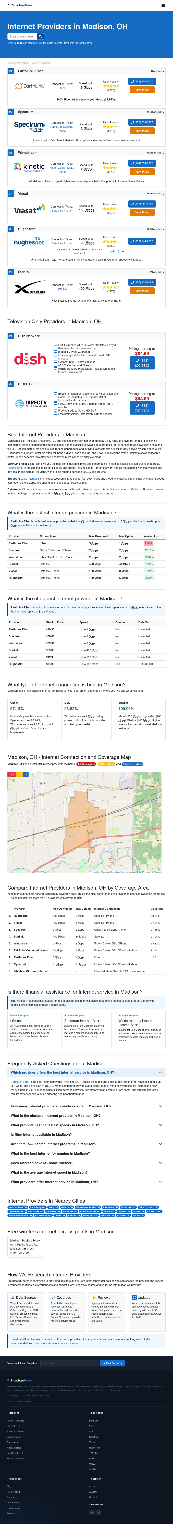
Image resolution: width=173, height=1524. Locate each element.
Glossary (11, 1497)
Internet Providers (15, 1420)
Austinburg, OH (110, 1207)
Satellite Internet (15, 1453)
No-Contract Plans (16, 1458)
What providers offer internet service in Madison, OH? (54, 1181)
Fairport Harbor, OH (148, 1207)
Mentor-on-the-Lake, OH (20, 1215)
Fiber (62, 88)
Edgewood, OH (154, 1211)
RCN (91, 1458)
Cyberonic (20, 964)
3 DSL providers (106, 764)
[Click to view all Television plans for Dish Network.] (30, 358)
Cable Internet (13, 1436)
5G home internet (31, 489)
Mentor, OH (109, 1211)
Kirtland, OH (74, 1215)
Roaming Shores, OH (90, 1211)
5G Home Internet (15, 1431)
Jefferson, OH (53, 1211)
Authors (93, 1491)
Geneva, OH (67, 1207)
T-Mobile (93, 1453)
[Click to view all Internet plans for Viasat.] (29, 208)
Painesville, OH (128, 1207)
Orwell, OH (60, 1215)
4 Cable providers (86, 764)
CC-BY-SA (139, 871)
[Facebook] (92, 1512)
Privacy (10, 1401)
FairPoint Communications (31, 950)
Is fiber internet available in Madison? (41, 1134)
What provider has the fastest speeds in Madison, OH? (55, 1124)
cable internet (29, 478)
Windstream (16, 557)
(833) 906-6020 (143, 81)
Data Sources (13, 1502)
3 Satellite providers (132, 764)
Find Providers (114, 1363)
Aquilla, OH (138, 1211)
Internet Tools (13, 1491)
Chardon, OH (124, 1211)
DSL (70, 168)
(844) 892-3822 (142, 363)
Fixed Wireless (14, 1447)
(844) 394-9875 (143, 163)
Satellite (57, 210)
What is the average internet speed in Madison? (49, 1172)
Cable (54, 127)
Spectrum (15, 550)
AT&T (92, 1431)
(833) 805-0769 (143, 204)
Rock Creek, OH (35, 1211)
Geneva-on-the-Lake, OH (88, 1207)
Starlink (14, 564)
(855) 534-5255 (143, 122)
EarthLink (93, 1420)
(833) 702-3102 (142, 408)
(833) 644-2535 (143, 241)
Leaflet (97, 871)
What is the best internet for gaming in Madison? (50, 1153)
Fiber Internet (13, 1426)
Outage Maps (13, 1507)
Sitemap (11, 1513)
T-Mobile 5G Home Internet (31, 971)
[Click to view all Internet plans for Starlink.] (29, 286)
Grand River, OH (16, 1211)
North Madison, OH (18, 1207)
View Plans (142, 90)
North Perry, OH (37, 1207)
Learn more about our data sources (54, 1343)
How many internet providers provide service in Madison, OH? (61, 1106)
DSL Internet (13, 1442)
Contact (93, 1497)
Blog (9, 1486)
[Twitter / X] (98, 1512)
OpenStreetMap (117, 871)
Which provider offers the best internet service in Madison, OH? (62, 1072)
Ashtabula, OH (70, 1211)
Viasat (13, 571)
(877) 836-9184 (143, 282)
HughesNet (16, 578)
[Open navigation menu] (163, 5)
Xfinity (92, 1426)
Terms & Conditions (24, 1401)
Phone (62, 131)
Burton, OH (138, 1215)
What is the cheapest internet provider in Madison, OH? (56, 1115)
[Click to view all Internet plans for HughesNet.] (29, 241)
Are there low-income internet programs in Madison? (53, 1143)
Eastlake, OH (123, 1215)
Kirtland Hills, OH (43, 1215)
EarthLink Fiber (19, 543)
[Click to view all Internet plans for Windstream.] (29, 167)
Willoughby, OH (90, 1215)
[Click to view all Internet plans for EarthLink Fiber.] (29, 85)
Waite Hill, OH (107, 1215)
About (92, 1486)
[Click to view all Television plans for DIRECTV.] (30, 403)
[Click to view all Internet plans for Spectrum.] (29, 126)
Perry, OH (53, 1207)
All (26, 774)
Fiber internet (15, 468)
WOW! (92, 1463)
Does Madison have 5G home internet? (42, 1162)
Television (66, 127)
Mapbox (157, 871)
